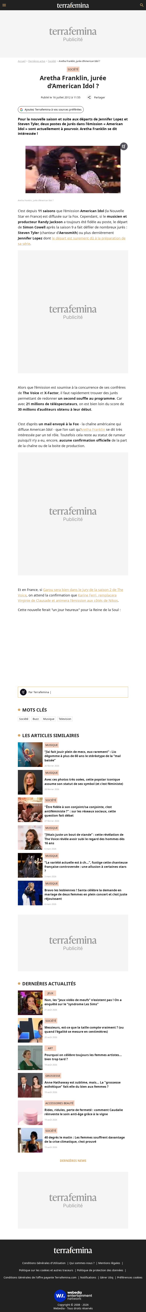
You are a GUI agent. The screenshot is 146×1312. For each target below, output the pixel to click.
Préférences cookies (129, 1277)
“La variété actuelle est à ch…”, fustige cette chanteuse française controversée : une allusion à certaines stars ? (86, 866)
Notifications (88, 1277)
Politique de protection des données (100, 1270)
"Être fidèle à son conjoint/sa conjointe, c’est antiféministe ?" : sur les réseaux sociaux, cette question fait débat (80, 811)
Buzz (36, 719)
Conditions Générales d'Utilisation (44, 1263)
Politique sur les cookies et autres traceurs (46, 1270)
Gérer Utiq (106, 1277)
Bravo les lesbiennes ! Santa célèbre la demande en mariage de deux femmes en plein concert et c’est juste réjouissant (85, 894)
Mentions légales (109, 1263)
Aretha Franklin (92, 429)
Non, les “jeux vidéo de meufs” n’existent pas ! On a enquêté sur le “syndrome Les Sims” (83, 1002)
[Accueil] (73, 5)
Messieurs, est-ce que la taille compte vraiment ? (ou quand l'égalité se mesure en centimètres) (84, 1029)
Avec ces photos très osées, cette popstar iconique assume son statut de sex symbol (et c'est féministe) (83, 781)
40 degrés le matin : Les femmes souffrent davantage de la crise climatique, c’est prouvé (84, 1139)
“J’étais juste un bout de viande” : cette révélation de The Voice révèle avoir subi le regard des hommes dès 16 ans (84, 839)
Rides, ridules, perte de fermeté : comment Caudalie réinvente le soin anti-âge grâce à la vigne (83, 1112)
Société (52, 61)
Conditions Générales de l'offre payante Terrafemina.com (40, 1277)
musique (48, 719)
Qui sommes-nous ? (81, 1263)
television (65, 719)
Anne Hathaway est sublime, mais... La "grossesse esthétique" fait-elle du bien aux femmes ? (82, 1084)
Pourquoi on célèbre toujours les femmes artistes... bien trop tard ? (83, 1057)
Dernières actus (36, 61)
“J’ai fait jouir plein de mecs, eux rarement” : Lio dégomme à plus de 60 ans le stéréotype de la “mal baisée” (82, 756)
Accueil (21, 61)
